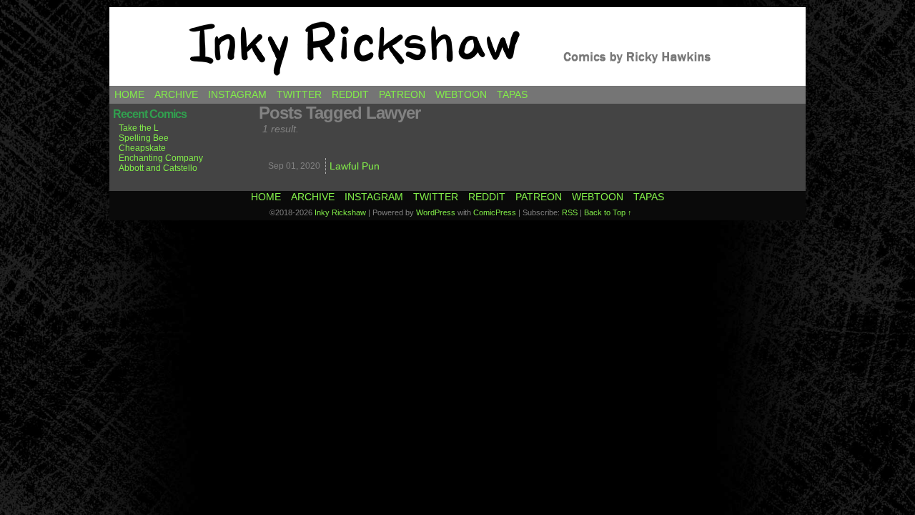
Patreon (402, 94)
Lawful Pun (355, 166)
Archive (176, 94)
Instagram (237, 94)
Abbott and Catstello (158, 168)
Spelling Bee (144, 138)
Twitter (299, 94)
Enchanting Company (161, 158)
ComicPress (494, 212)
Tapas (512, 94)
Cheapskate (142, 148)
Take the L (139, 128)
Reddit (350, 94)
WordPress (435, 212)
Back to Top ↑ (608, 212)
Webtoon (461, 94)
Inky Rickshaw (457, 46)
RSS (570, 212)
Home (129, 94)
